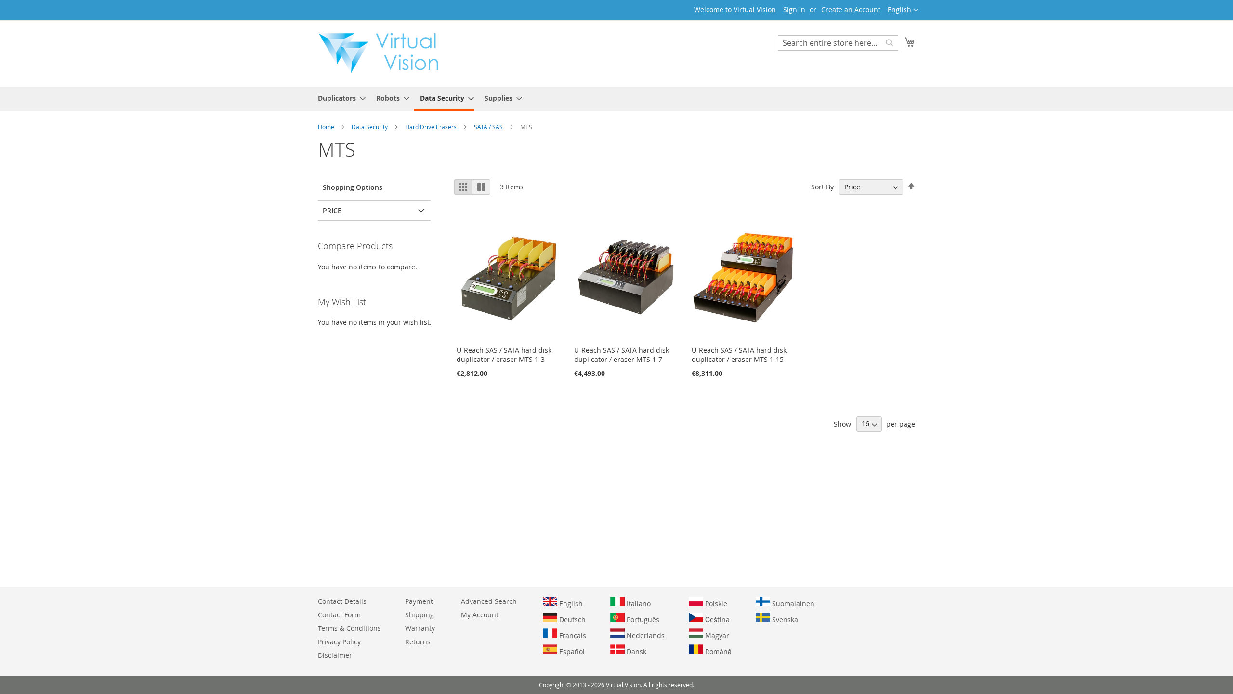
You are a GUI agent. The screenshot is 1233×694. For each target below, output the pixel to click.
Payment (419, 601)
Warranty (420, 628)
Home (327, 127)
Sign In (794, 9)
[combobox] (838, 43)
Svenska (784, 619)
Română (717, 651)
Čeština (716, 619)
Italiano (638, 603)
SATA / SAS (489, 127)
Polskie (715, 603)
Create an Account (850, 9)
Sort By (822, 186)
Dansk (635, 651)
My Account (479, 614)
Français (571, 635)
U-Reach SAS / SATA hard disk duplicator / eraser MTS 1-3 (504, 355)
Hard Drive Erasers (431, 127)
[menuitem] (339, 98)
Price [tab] (332, 210)
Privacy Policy (339, 641)
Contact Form (339, 614)
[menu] (616, 99)
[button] (903, 10)
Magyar (716, 635)
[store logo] (383, 53)
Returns (418, 641)
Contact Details (342, 601)
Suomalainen (792, 603)
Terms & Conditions (349, 628)
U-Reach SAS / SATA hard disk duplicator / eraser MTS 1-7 (621, 355)
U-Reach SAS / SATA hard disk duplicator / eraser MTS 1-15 (739, 355)
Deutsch (571, 619)
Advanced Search (489, 601)
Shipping (419, 614)
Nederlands (645, 635)
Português (642, 619)
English (570, 603)
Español (571, 651)
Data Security (370, 127)
